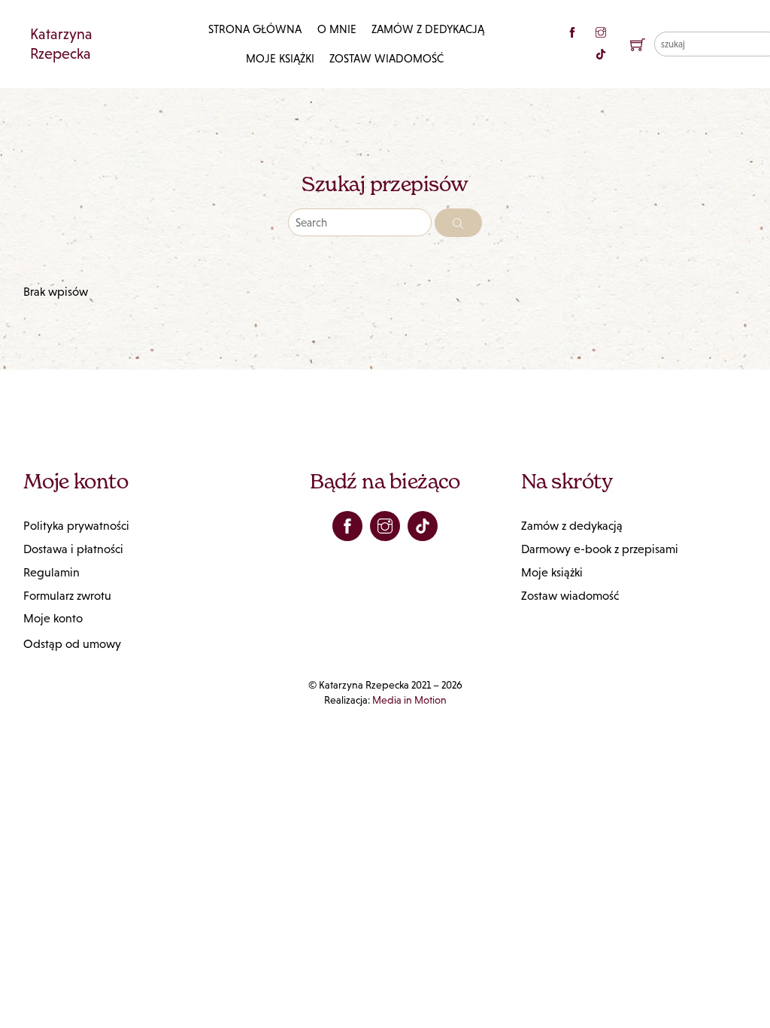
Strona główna (255, 29)
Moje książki (280, 58)
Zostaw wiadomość (386, 58)
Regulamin (51, 572)
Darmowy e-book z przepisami (599, 549)
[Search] (458, 222)
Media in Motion (409, 700)
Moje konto (53, 618)
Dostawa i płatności (73, 549)
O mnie (336, 29)
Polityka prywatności (76, 525)
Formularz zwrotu (67, 595)
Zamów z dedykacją (427, 29)
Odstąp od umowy (72, 643)
